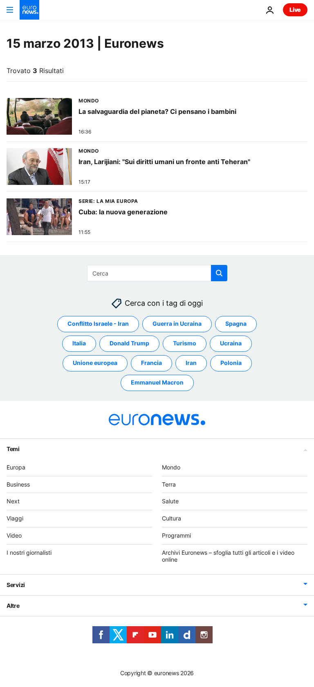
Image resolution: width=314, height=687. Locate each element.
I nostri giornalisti (29, 552)
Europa (16, 467)
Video (14, 535)
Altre (13, 606)
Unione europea (95, 363)
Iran (191, 363)
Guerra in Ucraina (177, 323)
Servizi (16, 585)
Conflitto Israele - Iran (98, 323)
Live (295, 9)
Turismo (184, 343)
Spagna (236, 323)
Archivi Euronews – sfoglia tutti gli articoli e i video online (228, 556)
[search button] (219, 273)
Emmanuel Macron (157, 382)
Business (18, 484)
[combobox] (157, 273)
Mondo (171, 467)
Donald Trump (129, 343)
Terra (169, 484)
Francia (151, 363)
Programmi (176, 535)
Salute (170, 501)
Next (13, 501)
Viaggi (15, 518)
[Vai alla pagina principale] (29, 10)
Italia (79, 343)
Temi (13, 448)
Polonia (231, 363)
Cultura (171, 518)
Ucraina (231, 343)
